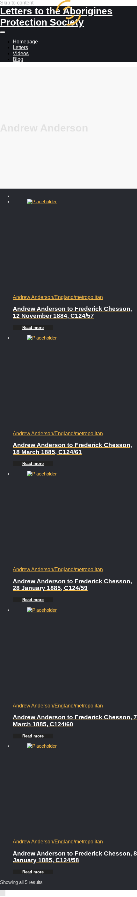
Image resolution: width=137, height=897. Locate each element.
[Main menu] (2, 32)
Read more (33, 327)
